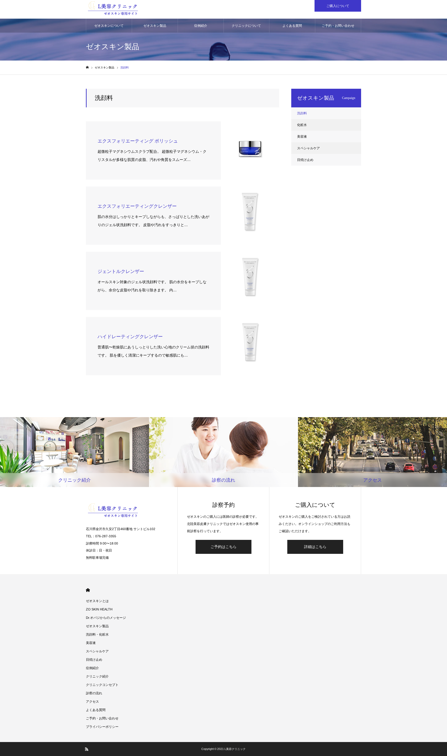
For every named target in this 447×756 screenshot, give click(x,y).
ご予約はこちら (223, 547)
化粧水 (302, 125)
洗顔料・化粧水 (97, 634)
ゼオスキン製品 (154, 25)
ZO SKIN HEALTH (99, 609)
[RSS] (86, 749)
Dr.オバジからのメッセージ (106, 618)
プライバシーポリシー (102, 727)
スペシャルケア (308, 148)
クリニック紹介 (97, 676)
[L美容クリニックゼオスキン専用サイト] (113, 9)
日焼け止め (305, 160)
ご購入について (337, 6)
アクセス (92, 701)
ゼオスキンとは (97, 601)
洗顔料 (302, 113)
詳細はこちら (315, 547)
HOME (88, 590)
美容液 (302, 136)
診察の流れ (94, 693)
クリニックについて (246, 25)
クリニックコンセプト (102, 685)
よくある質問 (292, 25)
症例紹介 (200, 25)
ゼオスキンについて (109, 25)
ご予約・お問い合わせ (338, 25)
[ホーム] (87, 67)
